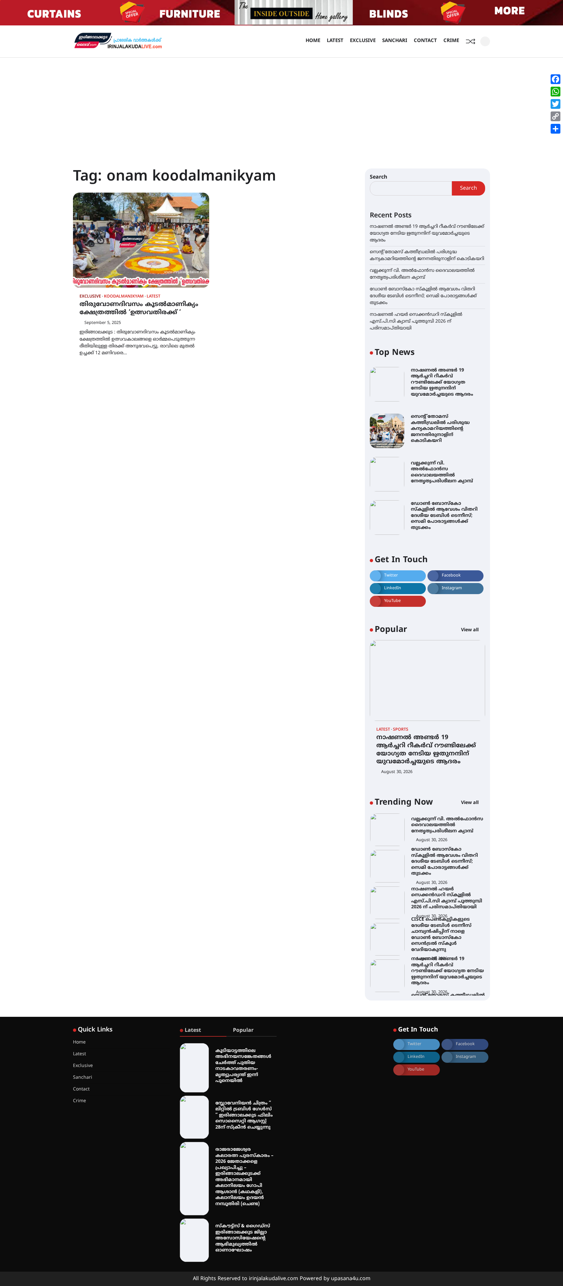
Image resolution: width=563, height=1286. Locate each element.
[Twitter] (555, 104)
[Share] (555, 129)
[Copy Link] (555, 116)
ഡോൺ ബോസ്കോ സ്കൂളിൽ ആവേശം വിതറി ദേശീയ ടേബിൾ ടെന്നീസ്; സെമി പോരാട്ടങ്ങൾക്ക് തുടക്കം (423, 296)
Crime (451, 41)
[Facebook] (555, 79)
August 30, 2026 (396, 772)
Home (313, 41)
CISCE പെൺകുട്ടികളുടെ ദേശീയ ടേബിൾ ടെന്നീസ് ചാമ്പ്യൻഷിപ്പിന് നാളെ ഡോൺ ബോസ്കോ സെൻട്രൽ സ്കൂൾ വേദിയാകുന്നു (441, 924)
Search (378, 177)
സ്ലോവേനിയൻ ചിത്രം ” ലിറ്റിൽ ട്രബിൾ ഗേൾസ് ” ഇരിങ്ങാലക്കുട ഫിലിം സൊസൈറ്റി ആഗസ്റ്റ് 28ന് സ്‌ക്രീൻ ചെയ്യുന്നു (244, 1115)
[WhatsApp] (555, 91)
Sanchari (394, 41)
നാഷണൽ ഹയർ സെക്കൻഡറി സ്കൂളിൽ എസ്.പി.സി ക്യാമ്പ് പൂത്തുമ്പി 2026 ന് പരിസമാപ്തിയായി (416, 321)
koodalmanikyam (124, 296)
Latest (335, 41)
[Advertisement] (281, 106)
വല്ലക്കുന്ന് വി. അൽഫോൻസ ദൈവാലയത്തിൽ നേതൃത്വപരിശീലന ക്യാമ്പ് (442, 472)
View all (470, 630)
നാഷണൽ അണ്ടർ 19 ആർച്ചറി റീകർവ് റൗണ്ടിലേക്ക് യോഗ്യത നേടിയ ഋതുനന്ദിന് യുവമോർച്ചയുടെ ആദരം (427, 233)
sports (400, 729)
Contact (425, 41)
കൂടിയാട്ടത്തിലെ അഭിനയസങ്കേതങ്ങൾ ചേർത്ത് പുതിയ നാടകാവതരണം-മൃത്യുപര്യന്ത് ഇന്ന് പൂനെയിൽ (243, 1066)
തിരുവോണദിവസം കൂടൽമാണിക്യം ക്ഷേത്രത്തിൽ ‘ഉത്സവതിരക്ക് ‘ (138, 308)
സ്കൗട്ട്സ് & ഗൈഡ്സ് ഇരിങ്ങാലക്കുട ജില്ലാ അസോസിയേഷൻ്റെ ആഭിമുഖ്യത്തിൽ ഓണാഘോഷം (242, 1238)
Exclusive (363, 41)
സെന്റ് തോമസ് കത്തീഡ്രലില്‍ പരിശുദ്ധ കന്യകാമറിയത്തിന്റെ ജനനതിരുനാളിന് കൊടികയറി (440, 429)
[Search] (485, 41)
